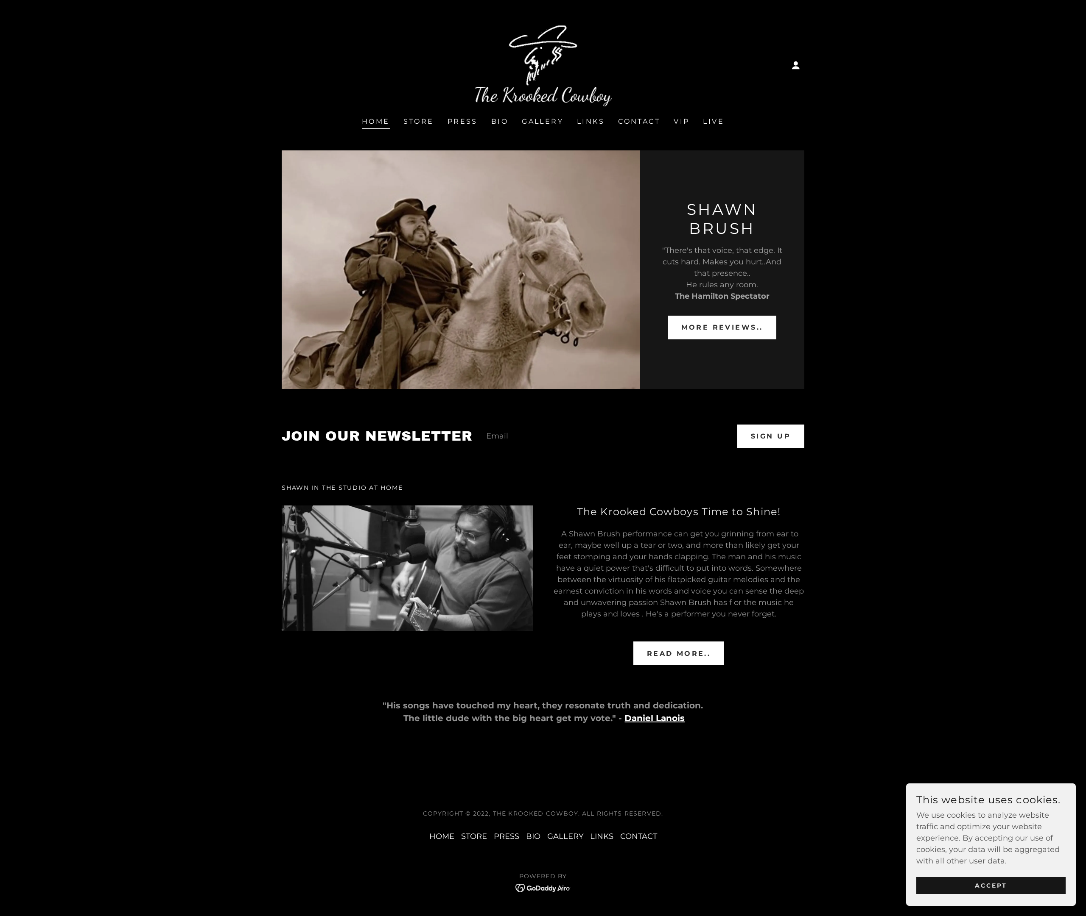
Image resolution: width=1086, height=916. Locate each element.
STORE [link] (418, 121)
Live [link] (713, 121)
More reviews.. (722, 327)
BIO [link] (499, 121)
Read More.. (679, 654)
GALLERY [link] (542, 121)
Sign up (771, 436)
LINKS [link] (591, 121)
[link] (542, 64)
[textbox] (605, 436)
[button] (795, 65)
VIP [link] (681, 121)
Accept (991, 885)
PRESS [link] (463, 121)
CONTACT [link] (639, 121)
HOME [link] (376, 121)
